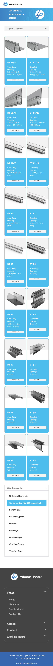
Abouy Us (14, 604)
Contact (12, 630)
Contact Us (15, 614)
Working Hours (16, 636)
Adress (11, 623)
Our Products (16, 609)
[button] (26, 28)
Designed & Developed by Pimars (26, 663)
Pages (11, 592)
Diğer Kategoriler (15, 28)
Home (12, 599)
